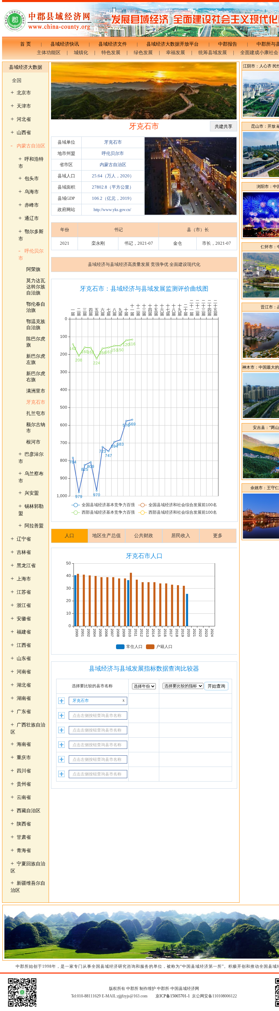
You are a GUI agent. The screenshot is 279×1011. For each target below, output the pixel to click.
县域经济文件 (113, 44)
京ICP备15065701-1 (172, 996)
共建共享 (223, 126)
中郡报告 (227, 44)
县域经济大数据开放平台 (172, 44)
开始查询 (216, 686)
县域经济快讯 (65, 44)
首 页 (28, 44)
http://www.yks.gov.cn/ (112, 209)
